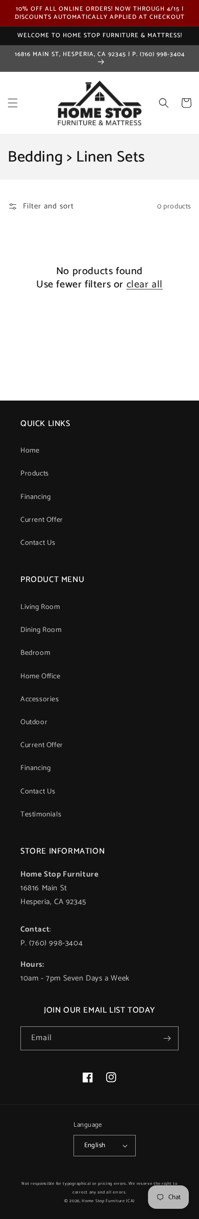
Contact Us (38, 543)
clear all (145, 285)
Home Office (40, 676)
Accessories (39, 699)
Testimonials (40, 814)
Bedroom (35, 653)
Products (34, 474)
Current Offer (41, 520)
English (95, 1145)
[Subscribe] (167, 1038)
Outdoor (33, 722)
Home (29, 451)
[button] (13, 103)
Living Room (40, 607)
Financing (35, 497)
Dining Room (41, 630)
